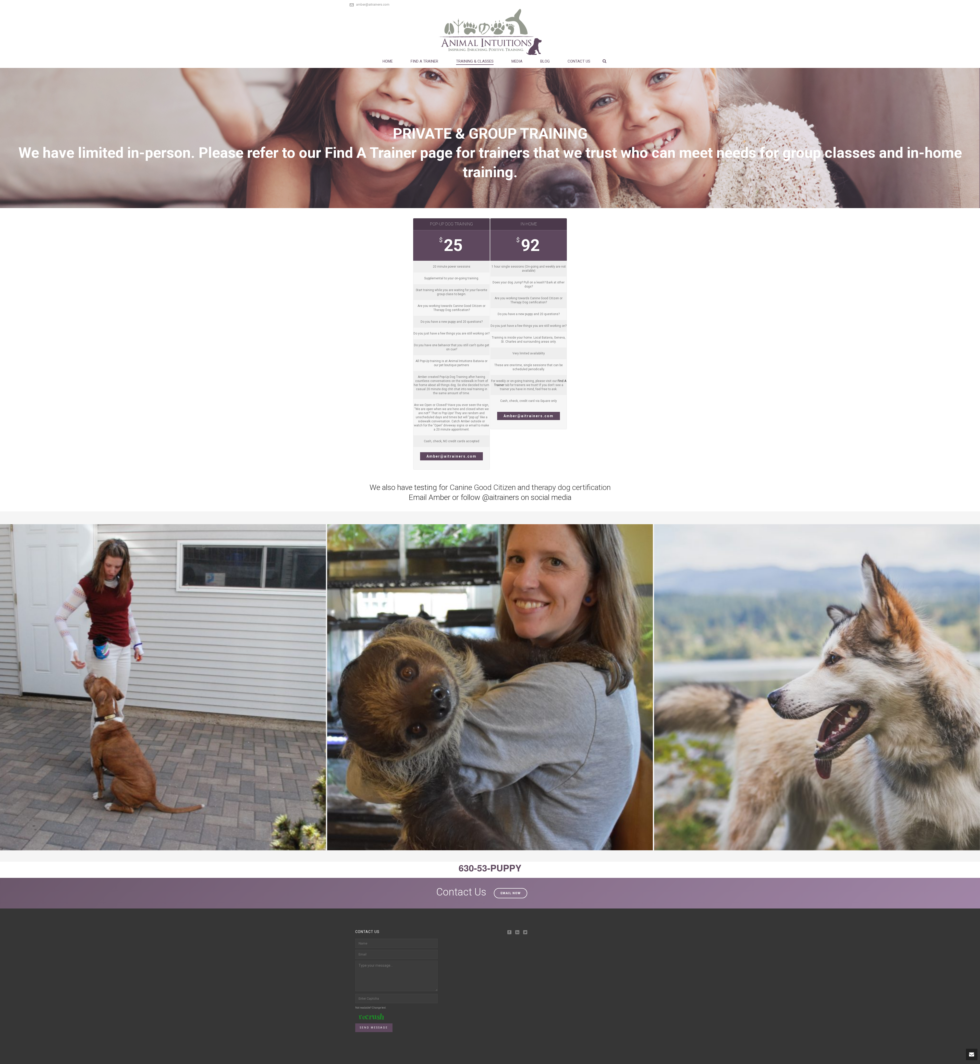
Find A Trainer (424, 61)
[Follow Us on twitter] (525, 932)
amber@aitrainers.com (372, 4)
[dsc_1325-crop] (490, 687)
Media (516, 61)
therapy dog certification (571, 487)
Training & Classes (475, 61)
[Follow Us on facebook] (509, 932)
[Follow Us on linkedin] (517, 932)
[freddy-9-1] (163, 687)
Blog (545, 61)
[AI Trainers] (489, 32)
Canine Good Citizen (483, 487)
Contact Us (579, 61)
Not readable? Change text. (370, 1007)
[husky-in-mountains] (817, 687)
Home (388, 61)
